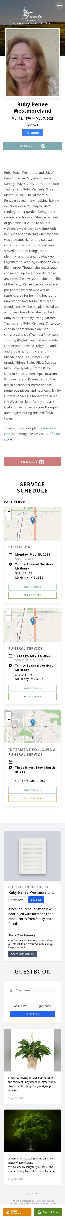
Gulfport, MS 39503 (30, 781)
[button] (32, 520)
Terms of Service (42, 1203)
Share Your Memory (22, 954)
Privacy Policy (22, 1203)
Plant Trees (32, 595)
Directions (32, 587)
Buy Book (36, 899)
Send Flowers (32, 798)
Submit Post (33, 1014)
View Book (17, 899)
